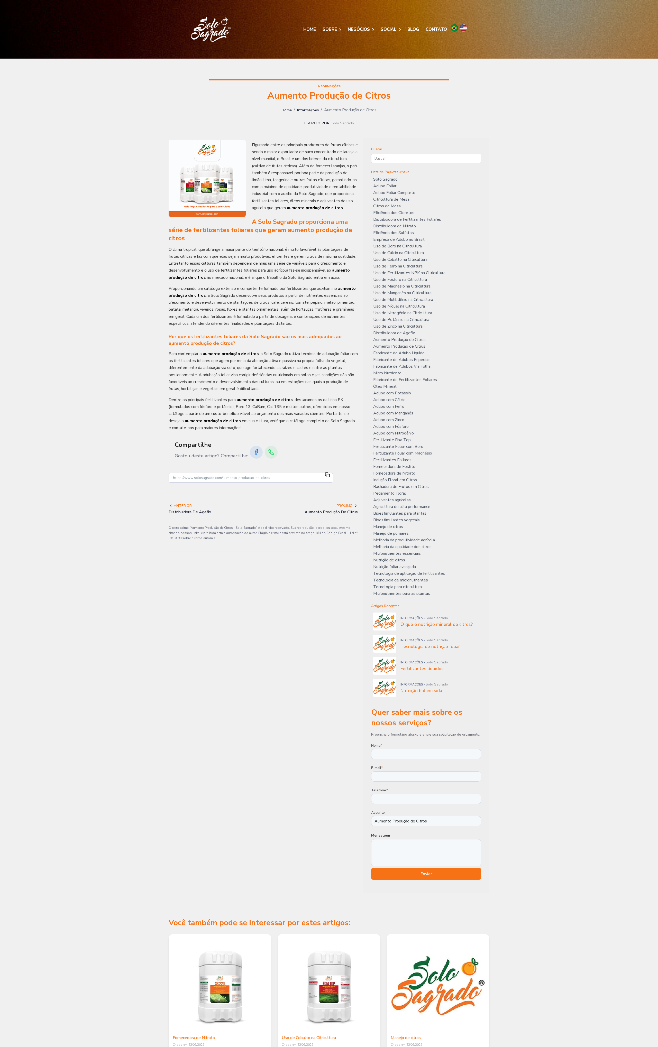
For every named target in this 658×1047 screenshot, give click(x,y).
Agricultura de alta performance (401, 506)
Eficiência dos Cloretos (393, 213)
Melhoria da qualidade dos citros (402, 547)
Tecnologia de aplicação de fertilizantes (409, 573)
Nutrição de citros (389, 560)
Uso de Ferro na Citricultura (398, 266)
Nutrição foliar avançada (394, 567)
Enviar (426, 874)
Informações (308, 110)
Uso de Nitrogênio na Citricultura (402, 313)
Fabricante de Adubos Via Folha (402, 366)
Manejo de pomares (391, 533)
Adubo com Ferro (388, 406)
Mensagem (380, 835)
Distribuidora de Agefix (394, 333)
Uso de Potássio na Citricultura (401, 319)
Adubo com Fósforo (391, 426)
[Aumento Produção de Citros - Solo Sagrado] (211, 29)
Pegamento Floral (389, 493)
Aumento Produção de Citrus (399, 346)
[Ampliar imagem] (207, 178)
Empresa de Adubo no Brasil (399, 239)
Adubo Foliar (384, 186)
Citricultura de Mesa (391, 199)
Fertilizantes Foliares (392, 460)
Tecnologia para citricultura (397, 587)
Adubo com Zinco (388, 420)
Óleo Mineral (385, 386)
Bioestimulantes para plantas (399, 513)
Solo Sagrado (385, 179)
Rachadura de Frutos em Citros (401, 486)
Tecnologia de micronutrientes (400, 580)
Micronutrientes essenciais (397, 553)
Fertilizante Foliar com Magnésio (402, 453)
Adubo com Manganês (393, 413)
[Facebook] (256, 452)
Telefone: (379, 790)
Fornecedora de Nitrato (394, 473)
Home (309, 29)
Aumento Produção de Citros (399, 339)
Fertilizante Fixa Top (392, 440)
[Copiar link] (327, 475)
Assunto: (378, 812)
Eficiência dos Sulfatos (393, 233)
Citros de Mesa (387, 206)
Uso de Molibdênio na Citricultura (403, 299)
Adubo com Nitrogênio (393, 433)
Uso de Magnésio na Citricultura (402, 286)
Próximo (345, 505)
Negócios (359, 29)
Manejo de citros (388, 527)
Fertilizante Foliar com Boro (398, 446)
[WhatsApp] (271, 452)
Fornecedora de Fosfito (394, 466)
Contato (436, 29)
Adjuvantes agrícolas (392, 500)
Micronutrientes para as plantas (401, 593)
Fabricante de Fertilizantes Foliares (405, 380)
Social (389, 29)
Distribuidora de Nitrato (394, 226)
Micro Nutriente (387, 373)
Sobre (330, 29)
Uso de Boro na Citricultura (397, 246)
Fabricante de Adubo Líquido (399, 353)
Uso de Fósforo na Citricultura (400, 279)
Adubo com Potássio (392, 393)
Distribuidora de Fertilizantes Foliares (407, 219)
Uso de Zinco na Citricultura (398, 326)
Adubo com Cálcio (389, 400)
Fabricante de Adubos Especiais (402, 360)
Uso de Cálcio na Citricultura (398, 253)
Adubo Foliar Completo (394, 193)
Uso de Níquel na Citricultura (399, 306)
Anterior (183, 505)
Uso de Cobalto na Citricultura (400, 259)
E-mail (377, 767)
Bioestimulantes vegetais (396, 520)
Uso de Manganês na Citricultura (402, 293)
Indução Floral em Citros (395, 480)
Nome (376, 745)
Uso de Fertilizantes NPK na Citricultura (409, 273)
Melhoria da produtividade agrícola (404, 540)
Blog (413, 29)
